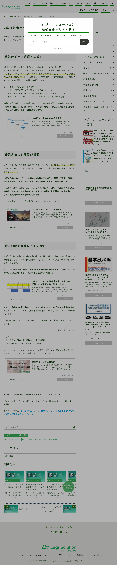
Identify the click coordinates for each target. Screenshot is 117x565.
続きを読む (58, 48)
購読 (84, 42)
